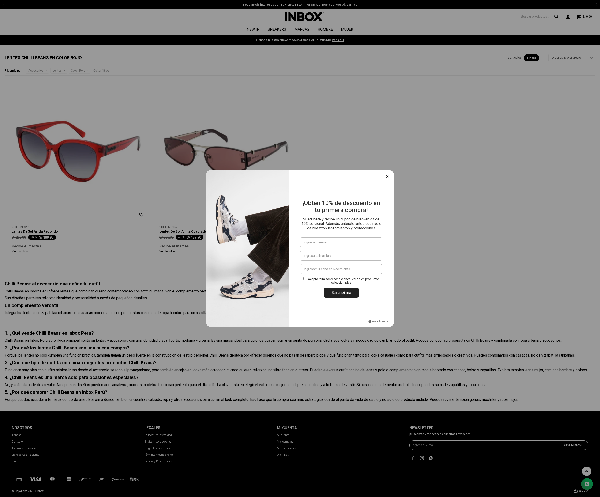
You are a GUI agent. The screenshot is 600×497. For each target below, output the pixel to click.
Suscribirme (341, 292)
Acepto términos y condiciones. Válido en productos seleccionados (343, 280)
